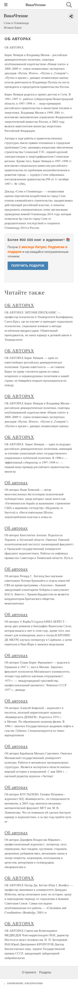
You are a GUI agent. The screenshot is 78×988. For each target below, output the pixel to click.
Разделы (45, 972)
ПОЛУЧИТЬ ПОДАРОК (27, 265)
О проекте (29, 972)
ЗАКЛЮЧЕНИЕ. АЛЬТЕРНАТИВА (25, 983)
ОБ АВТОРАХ (19, 305)
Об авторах (16, 482)
